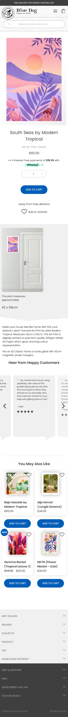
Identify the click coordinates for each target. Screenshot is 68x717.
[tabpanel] (34, 79)
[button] (25, 212)
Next (63, 404)
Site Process (58, 711)
